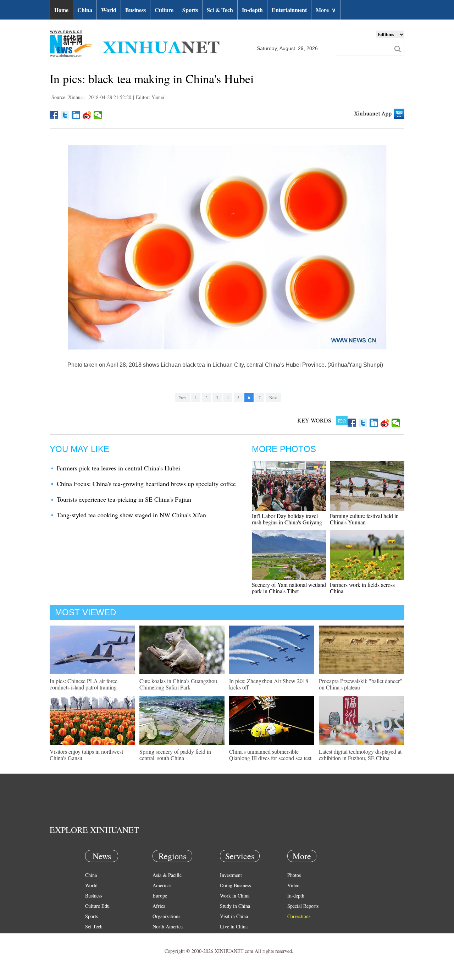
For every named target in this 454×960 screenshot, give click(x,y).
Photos (294, 875)
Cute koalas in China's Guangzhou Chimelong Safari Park (178, 684)
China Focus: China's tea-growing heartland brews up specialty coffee (146, 483)
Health (91, 936)
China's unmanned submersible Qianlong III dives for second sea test (270, 755)
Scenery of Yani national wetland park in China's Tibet (289, 588)
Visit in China (234, 916)
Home (61, 10)
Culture (164, 10)
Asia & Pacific (167, 875)
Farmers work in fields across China (362, 588)
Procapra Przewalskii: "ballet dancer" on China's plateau (360, 684)
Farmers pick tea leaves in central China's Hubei (118, 468)
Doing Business (235, 885)
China (84, 10)
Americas (162, 885)
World (108, 10)
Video (293, 885)
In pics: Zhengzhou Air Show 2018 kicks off (268, 684)
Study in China (235, 905)
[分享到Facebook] (54, 115)
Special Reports (303, 905)
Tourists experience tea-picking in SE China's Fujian (124, 499)
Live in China (234, 926)
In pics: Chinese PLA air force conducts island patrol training (83, 684)
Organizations (166, 916)
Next (273, 397)
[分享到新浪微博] (87, 115)
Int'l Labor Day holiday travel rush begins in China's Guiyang (287, 519)
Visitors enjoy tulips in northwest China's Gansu (86, 755)
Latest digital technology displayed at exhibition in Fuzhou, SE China (360, 755)
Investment (231, 875)
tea (342, 421)
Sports (190, 10)
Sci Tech (94, 926)
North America (168, 926)
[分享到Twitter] (65, 115)
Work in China (234, 895)
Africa (159, 905)
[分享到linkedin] (76, 115)
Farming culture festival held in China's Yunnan (364, 519)
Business (135, 10)
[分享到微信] (98, 115)
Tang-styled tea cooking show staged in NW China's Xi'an (131, 515)
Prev (182, 397)
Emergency (231, 936)
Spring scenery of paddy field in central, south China (175, 755)
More (326, 10)
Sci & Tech (220, 10)
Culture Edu (97, 905)
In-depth (252, 10)
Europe (160, 895)
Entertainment (289, 10)
